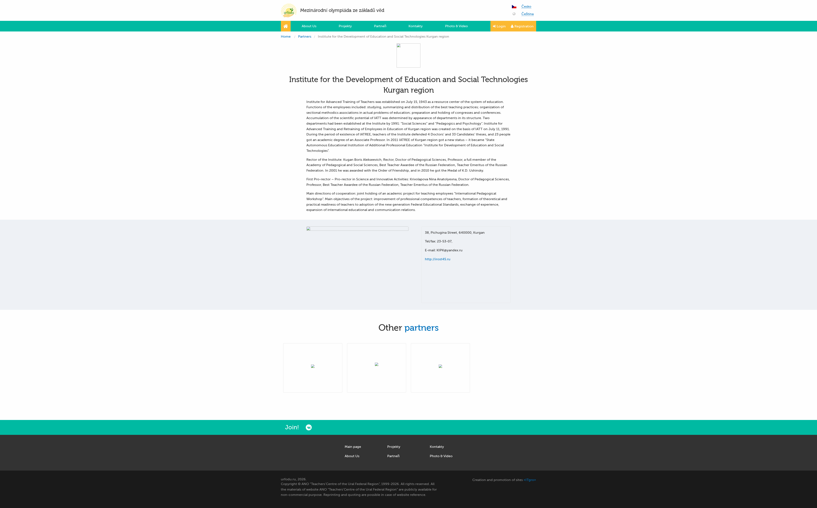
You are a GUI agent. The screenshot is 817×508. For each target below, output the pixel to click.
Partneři (380, 26)
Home (286, 36)
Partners (304, 36)
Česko (526, 7)
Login (501, 26)
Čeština (527, 14)
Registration (524, 26)
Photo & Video (456, 26)
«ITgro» (530, 480)
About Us (309, 26)
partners (421, 328)
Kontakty (415, 26)
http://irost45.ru (437, 259)
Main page (353, 447)
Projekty (345, 26)
